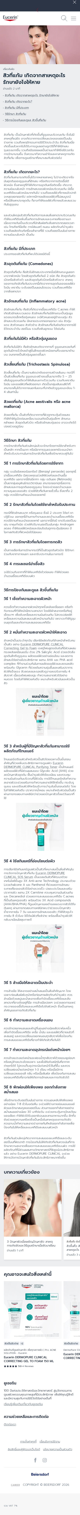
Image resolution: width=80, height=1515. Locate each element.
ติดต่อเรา (10, 1424)
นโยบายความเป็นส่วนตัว (57, 1449)
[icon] (35, 1460)
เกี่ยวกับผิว (8, 69)
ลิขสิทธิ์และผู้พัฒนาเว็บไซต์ (24, 1449)
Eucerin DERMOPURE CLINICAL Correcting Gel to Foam (33, 646)
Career (15, 1485)
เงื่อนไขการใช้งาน (50, 1441)
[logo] (10, 18)
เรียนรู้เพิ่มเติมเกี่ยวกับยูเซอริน (23, 1404)
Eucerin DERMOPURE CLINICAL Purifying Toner (33, 765)
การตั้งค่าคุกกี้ (28, 1441)
